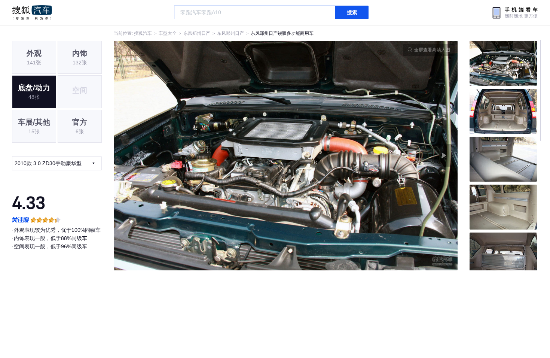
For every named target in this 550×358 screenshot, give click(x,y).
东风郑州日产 (196, 33)
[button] (200, 155)
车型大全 (168, 33)
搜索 (352, 12)
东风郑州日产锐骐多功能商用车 (282, 33)
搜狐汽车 (32, 12)
